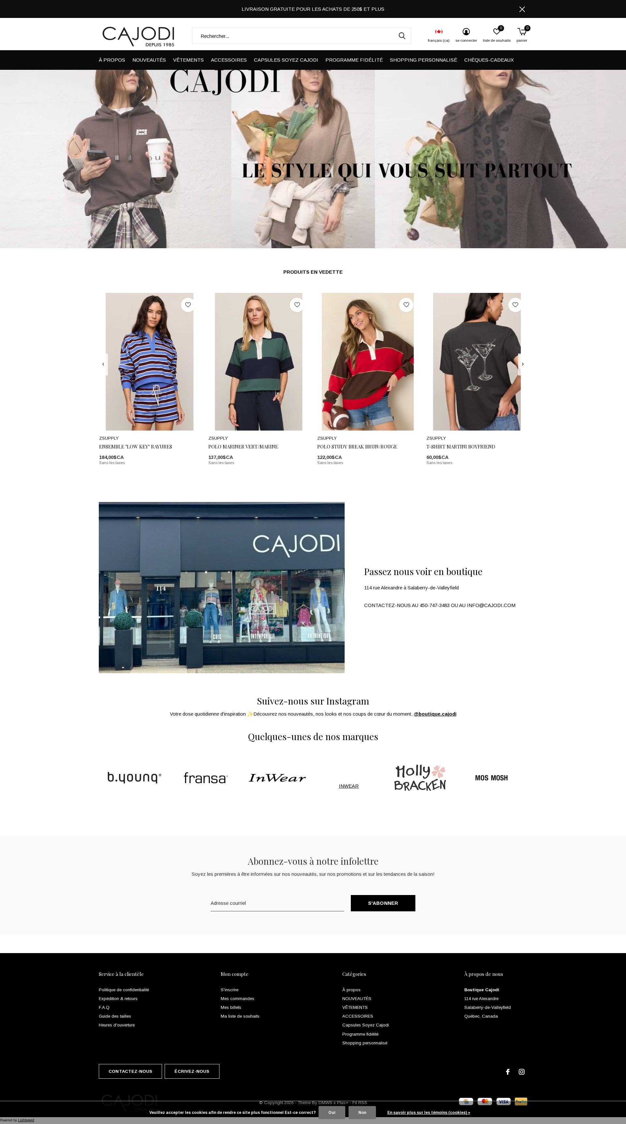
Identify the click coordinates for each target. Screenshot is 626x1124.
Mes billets (231, 1007)
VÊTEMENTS (188, 60)
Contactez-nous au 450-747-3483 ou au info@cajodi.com (439, 605)
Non (362, 1112)
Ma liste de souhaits (240, 1016)
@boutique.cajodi (435, 714)
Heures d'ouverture (117, 1025)
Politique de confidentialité (124, 989)
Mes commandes (237, 998)
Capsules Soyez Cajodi (286, 60)
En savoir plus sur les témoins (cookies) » (428, 1112)
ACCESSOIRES (229, 60)
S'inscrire (229, 989)
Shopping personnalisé (423, 60)
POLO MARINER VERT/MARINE (243, 446)
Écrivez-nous (191, 1071)
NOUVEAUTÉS (149, 60)
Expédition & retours (118, 998)
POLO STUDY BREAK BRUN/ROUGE (357, 446)
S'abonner (383, 903)
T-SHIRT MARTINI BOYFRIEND (460, 446)
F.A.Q (104, 1007)
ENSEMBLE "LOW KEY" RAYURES (135, 446)
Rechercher (402, 36)
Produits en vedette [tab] (313, 272)
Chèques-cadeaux (489, 60)
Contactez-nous (130, 1071)
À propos (112, 60)
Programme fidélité (354, 60)
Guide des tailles (115, 1016)
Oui (331, 1112)
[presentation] (103, 364)
